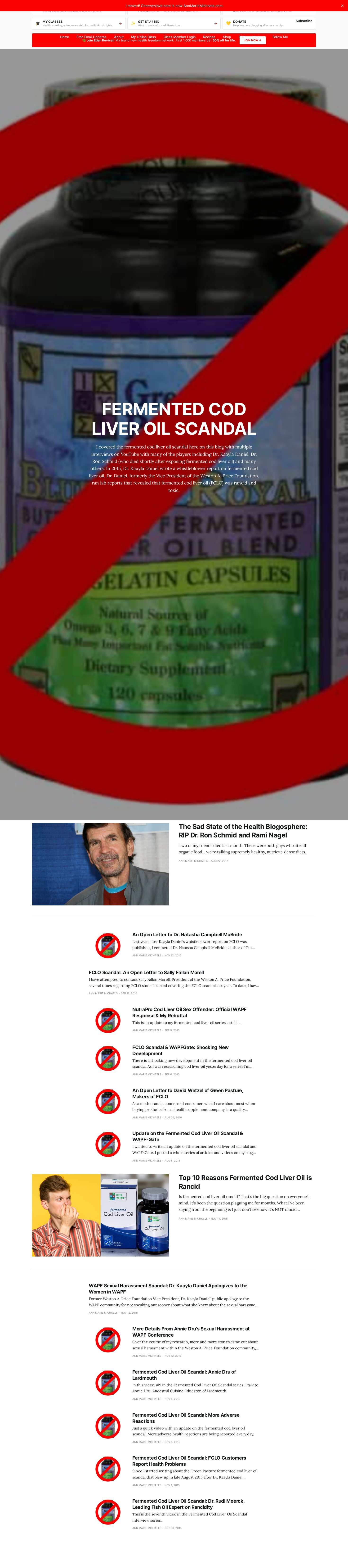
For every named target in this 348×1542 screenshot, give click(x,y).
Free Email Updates (91, 37)
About (119, 37)
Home (64, 37)
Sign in (282, 21)
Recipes (209, 37)
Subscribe (304, 21)
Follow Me (280, 37)
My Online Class (143, 37)
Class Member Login (180, 37)
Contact (259, 37)
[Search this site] (34, 20)
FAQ (242, 37)
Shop (227, 37)
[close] (342, 5)
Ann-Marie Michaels (174, 21)
